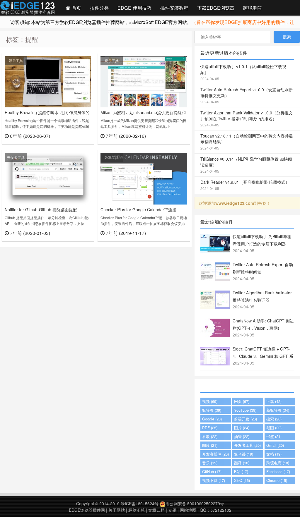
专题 (172, 510)
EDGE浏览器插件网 (87, 510)
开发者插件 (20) (215, 454)
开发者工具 (16, 157)
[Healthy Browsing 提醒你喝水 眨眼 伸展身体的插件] (48, 81)
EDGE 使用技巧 (134, 7)
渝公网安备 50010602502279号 (195, 503)
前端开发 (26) (245, 419)
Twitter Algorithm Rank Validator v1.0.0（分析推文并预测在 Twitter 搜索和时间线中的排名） (246, 118)
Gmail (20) (275, 445)
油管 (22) (241, 436)
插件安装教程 (174, 7)
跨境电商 (252, 7)
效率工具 (112, 157)
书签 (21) (274, 436)
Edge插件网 (27, 8)
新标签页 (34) (277, 410)
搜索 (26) (274, 419)
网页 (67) (241, 401)
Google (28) (212, 419)
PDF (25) (209, 427)
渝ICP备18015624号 (139, 503)
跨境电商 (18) (277, 463)
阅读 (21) (209, 445)
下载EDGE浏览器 (215, 7)
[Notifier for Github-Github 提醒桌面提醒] (48, 178)
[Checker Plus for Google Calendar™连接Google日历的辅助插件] (143, 178)
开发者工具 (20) (247, 445)
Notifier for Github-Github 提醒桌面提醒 (41, 209)
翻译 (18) (241, 463)
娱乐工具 (16, 60)
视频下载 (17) (213, 480)
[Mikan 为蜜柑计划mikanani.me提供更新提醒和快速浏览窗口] (143, 81)
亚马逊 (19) (243, 454)
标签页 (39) (211, 410)
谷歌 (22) (209, 436)
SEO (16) (242, 480)
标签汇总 (136, 510)
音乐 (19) (209, 463)
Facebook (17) (278, 471)
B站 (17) (241, 471)
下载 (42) (274, 401)
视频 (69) (209, 401)
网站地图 (188, 510)
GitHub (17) (211, 471)
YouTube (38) (245, 410)
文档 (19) (274, 454)
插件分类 (99, 7)
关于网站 (116, 510)
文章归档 (156, 510)
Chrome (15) (276, 480)
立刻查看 (80, 135)
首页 (75, 7)
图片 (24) (241, 427)
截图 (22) (274, 427)
